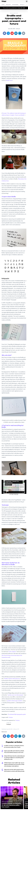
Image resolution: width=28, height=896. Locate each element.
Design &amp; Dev (14, 13)
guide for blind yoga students (14, 700)
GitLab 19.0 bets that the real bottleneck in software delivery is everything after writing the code (14, 757)
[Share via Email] (23, 736)
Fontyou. (17, 720)
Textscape (5, 505)
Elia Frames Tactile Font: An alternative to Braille (11, 563)
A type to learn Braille (9, 196)
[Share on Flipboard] (12, 736)
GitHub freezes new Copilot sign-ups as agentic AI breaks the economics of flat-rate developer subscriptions (14, 764)
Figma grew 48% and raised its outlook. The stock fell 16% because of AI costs (14, 751)
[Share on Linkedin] (16, 736)
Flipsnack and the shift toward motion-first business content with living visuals (14, 770)
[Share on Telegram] (19, 736)
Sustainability (15, 4)
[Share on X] (8, 736)
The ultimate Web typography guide (17, 714)
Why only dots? (7, 355)
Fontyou (11, 717)
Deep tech (8, 4)
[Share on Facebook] (4, 736)
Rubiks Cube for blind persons (12, 678)
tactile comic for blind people (15, 695)
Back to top (4, 731)
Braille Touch (9, 80)
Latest (3, 4)
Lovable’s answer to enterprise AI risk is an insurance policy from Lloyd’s (14, 746)
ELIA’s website (12, 651)
